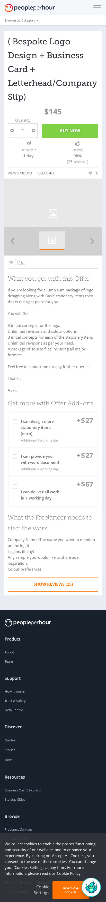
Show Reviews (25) (53, 584)
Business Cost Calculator (23, 790)
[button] (96, 8)
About (9, 652)
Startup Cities (15, 799)
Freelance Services (18, 829)
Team (9, 661)
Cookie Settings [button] (41, 890)
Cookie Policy (69, 873)
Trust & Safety (15, 700)
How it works (15, 691)
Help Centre (14, 710)
